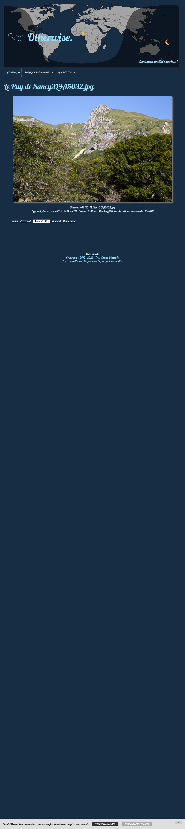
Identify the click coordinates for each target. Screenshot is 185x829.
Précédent (25, 221)
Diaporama (69, 221)
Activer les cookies (105, 824)
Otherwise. (50, 37)
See (16, 37)
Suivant (56, 221)
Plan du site (92, 254)
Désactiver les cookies (137, 824)
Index (15, 221)
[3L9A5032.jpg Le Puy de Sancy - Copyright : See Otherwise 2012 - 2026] (92, 201)
